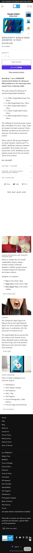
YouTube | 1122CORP (9, 166)
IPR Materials (6, 480)
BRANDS (5, 460)
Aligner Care (6, 456)
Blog (3, 425)
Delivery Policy (7, 442)
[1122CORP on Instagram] (27, 537)
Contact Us (5, 431)
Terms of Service (7, 445)
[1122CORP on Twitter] (20, 537)
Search (4, 418)
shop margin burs (9, 294)
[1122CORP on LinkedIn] (30, 537)
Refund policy (6, 438)
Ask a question (8, 178)
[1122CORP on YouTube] (30, 540)
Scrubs (4, 508)
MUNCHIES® (6, 487)
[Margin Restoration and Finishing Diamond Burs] (16, 244)
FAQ (3, 421)
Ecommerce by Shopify (18, 551)
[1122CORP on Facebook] (17, 537)
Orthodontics (6, 494)
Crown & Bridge (7, 463)
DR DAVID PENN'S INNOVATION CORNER (16, 512)
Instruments (5, 477)
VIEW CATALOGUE (8, 409)
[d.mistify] (16, 306)
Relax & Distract (7, 501)
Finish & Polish (6, 473)
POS (10, 551)
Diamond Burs (6, 467)
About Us (5, 428)
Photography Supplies (9, 498)
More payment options (16, 72)
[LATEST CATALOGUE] (16, 364)
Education (5, 470)
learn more (7, 351)
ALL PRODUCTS (7, 453)
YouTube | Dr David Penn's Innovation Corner (12, 171)
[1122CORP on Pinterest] (23, 537)
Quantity (5, 53)
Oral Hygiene (6, 491)
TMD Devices (6, 505)
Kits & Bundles (6, 484)
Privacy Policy (6, 435)
